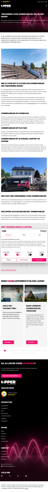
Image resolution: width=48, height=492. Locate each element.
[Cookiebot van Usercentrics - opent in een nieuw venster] (41, 231)
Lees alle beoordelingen (8, 270)
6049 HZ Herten (5, 456)
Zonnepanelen (4, 406)
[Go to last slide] (22, 265)
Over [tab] (40, 234)
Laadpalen (3, 418)
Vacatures (3, 439)
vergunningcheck (31, 103)
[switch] (18, 255)
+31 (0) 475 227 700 (42, 2)
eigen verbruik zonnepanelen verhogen (10, 308)
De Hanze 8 (4, 454)
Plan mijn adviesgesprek (10, 376)
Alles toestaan (39, 259)
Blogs (2, 431)
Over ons (3, 436)
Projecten (3, 434)
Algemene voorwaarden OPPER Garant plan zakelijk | (25, 486)
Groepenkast (4, 421)
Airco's (2, 411)
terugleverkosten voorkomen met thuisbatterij (35, 308)
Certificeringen (4, 441)
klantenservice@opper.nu (9, 466)
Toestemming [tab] (8, 234)
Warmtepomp (4, 413)
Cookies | (30, 485)
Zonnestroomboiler (6, 416)
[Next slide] (26, 265)
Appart (26, 488)
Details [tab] (24, 234)
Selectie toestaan (24, 259)
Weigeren (9, 259)
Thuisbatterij (4, 408)
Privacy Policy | (24, 485)
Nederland (3, 459)
